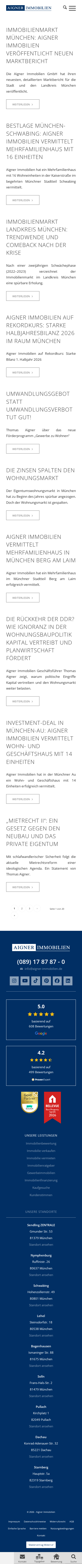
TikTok (35, 980)
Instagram (14, 980)
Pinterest (46, 980)
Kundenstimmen (41, 1195)
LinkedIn (67, 980)
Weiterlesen (21, 104)
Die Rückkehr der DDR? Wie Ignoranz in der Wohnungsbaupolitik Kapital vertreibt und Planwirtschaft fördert (40, 638)
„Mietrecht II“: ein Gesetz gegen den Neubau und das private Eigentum (33, 832)
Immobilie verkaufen (41, 1151)
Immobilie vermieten (41, 1158)
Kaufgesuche (41, 1188)
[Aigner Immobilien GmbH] (29, 8)
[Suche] (65, 8)
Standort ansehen (41, 1244)
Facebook (57, 980)
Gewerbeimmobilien (41, 1173)
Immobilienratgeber (41, 1165)
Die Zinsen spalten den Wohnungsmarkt (40, 474)
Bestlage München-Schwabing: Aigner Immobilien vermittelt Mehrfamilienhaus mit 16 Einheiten (40, 141)
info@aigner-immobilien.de (43, 969)
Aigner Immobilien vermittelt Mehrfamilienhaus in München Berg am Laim (41, 548)
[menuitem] (65, 8)
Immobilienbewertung (41, 1143)
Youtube (24, 980)
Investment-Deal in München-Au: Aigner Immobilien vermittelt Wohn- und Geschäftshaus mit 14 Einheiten (39, 742)
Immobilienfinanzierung (41, 1180)
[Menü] (70, 8)
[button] (22, 1558)
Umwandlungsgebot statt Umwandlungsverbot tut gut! (39, 405)
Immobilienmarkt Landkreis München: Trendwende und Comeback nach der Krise (37, 237)
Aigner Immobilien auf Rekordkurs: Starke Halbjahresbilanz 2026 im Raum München (40, 329)
